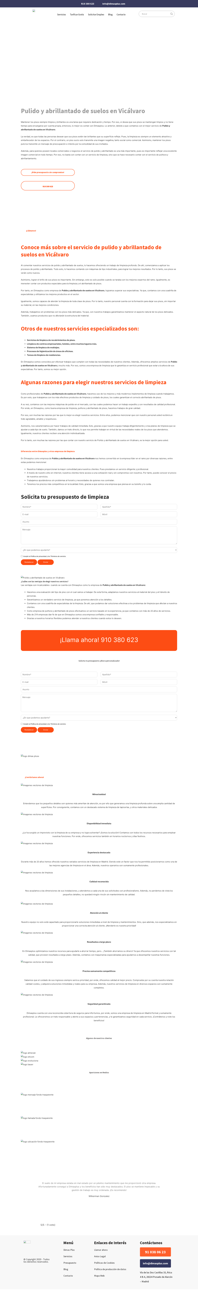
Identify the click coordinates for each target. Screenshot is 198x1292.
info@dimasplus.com (113, 3)
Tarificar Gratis (77, 14)
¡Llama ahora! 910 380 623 (99, 640)
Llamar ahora (100, 1249)
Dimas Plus (69, 1249)
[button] (155, 1252)
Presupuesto (69, 1262)
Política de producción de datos (110, 1269)
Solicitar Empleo (96, 14)
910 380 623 (87, 3)
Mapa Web (99, 1275)
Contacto (121, 14)
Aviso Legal (100, 1256)
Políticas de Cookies (104, 1262)
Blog (110, 14)
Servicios (67, 1256)
